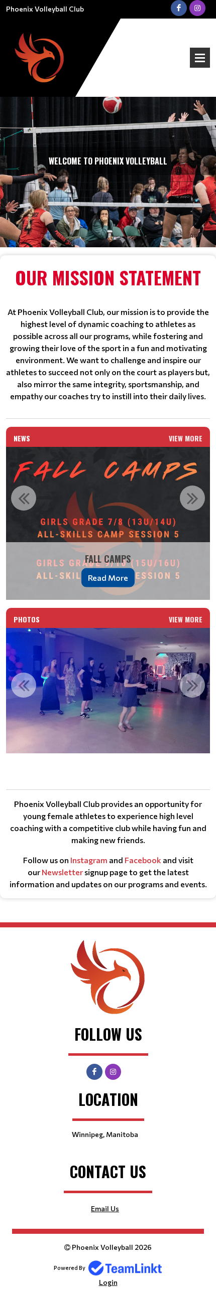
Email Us (105, 1208)
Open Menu (200, 58)
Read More (108, 577)
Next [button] (192, 498)
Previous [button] (23, 498)
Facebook (143, 860)
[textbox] (108, 333)
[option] (108, 523)
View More (185, 438)
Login (108, 1282)
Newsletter (62, 872)
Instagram (88, 860)
